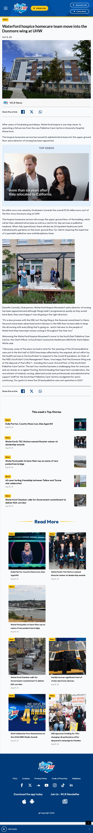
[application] (46, 177)
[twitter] (30, 785)
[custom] (38, 785)
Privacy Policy (41, 778)
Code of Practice (59, 778)
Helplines (76, 778)
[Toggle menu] (6, 8)
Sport (8, 476)
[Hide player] (88, 823)
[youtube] (46, 785)
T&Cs (14, 778)
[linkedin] (71, 785)
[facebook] (21, 785)
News (5, 19)
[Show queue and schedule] (89, 829)
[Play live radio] (4, 829)
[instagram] (54, 785)
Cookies (26, 778)
